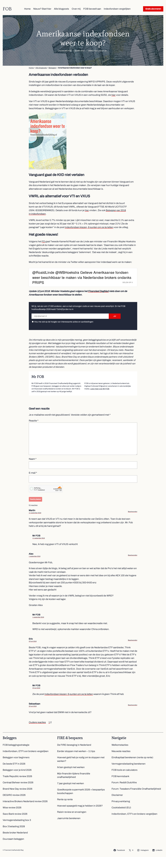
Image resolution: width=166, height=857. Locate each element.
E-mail (33, 473)
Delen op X (128, 282)
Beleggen (52, 68)
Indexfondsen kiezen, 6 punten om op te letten (89, 227)
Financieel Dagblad (98, 291)
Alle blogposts (41, 68)
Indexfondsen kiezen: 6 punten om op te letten (68, 694)
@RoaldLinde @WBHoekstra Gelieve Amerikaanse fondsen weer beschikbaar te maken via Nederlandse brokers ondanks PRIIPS (81, 277)
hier (113, 95)
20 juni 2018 (32, 706)
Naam (32, 459)
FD (43, 241)
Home (31, 68)
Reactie (33, 420)
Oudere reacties (37, 722)
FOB (7, 9)
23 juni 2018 (32, 641)
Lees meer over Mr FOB (99, 389)
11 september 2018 (35, 513)
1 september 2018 (34, 556)
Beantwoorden (132, 511)
